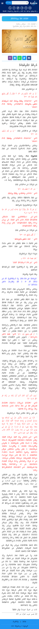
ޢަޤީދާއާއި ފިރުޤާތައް (20, 24)
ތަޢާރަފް (24, 622)
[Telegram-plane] (21, 7)
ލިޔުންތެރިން (16, 622)
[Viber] (25, 7)
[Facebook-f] (14, 7)
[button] (2, 3)
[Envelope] (29, 7)
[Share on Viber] (10, 58)
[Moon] (10, 7)
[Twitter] (18, 7)
